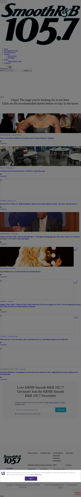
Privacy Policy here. (36, 474)
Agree (31, 478)
